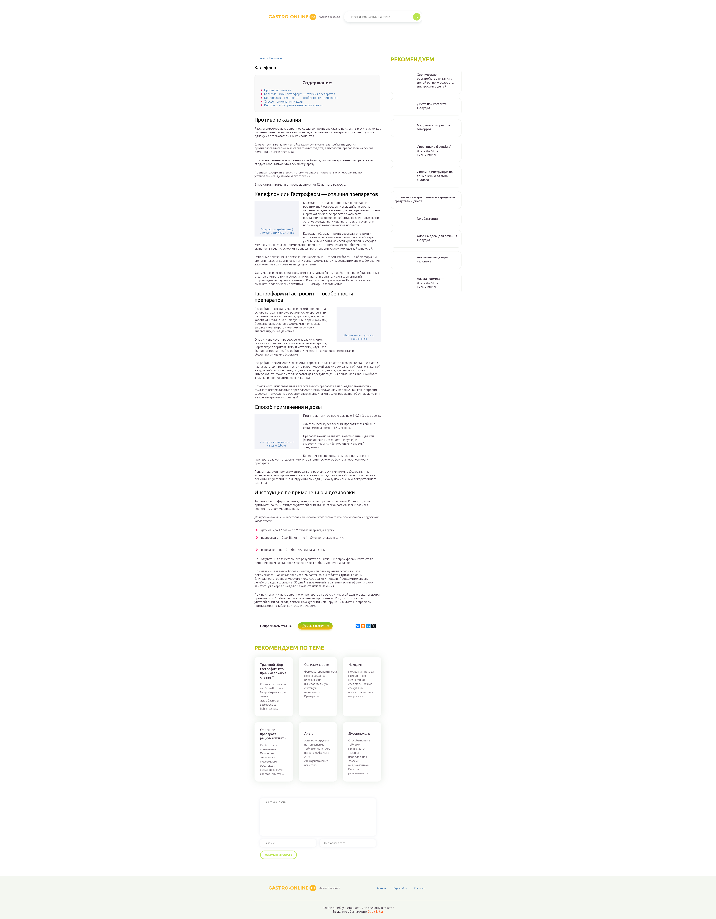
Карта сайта (400, 888)
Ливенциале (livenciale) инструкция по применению (434, 150)
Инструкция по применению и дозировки (293, 105)
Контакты (419, 888)
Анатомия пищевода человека (432, 259)
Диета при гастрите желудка (432, 105)
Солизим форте (316, 664)
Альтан (309, 733)
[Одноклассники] (363, 626)
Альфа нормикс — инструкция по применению (430, 282)
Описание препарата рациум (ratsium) (273, 734)
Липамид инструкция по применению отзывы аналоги (435, 175)
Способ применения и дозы (283, 101)
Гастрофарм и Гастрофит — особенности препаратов (301, 97)
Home (262, 58)
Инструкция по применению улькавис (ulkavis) (277, 444)
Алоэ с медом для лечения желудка (437, 238)
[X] (373, 626)
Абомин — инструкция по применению (359, 337)
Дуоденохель (359, 733)
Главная (381, 888)
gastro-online (291, 16)
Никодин (355, 664)
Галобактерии (427, 218)
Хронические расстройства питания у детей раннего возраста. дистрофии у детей (435, 80)
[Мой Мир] (368, 626)
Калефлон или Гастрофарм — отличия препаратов (299, 94)
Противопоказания (277, 90)
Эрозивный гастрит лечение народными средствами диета (425, 199)
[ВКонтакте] (358, 626)
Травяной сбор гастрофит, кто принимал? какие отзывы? (273, 671)
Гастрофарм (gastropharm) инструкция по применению (277, 231)
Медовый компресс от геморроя (433, 127)
